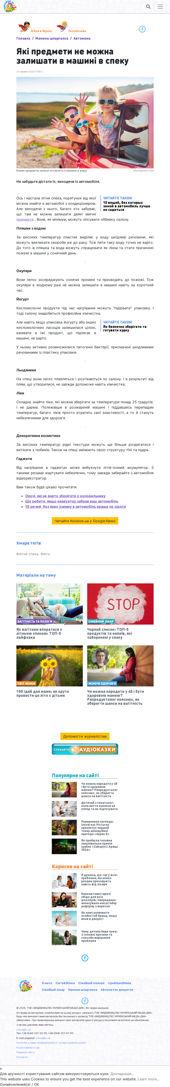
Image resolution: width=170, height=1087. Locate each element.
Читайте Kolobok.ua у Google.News (85, 521)
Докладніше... (122, 1073)
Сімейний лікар (101, 621)
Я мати (47, 983)
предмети (25, 219)
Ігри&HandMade (119, 983)
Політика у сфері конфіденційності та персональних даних (51, 1042)
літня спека (29, 554)
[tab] (85, 957)
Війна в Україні (41, 31)
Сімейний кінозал (91, 983)
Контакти (22, 1057)
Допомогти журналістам (85, 736)
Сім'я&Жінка (65, 983)
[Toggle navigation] (160, 6)
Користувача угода (27, 1047)
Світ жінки (26, 683)
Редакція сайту (25, 1052)
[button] (148, 7)
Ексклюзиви (77, 31)
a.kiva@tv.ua (23, 1029)
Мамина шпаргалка (51, 38)
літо (46, 554)
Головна (23, 38)
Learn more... (148, 1079)
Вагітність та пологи (34, 621)
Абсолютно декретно (117, 990)
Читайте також (126, 203)
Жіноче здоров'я (102, 683)
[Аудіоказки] (85, 749)
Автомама (82, 38)
